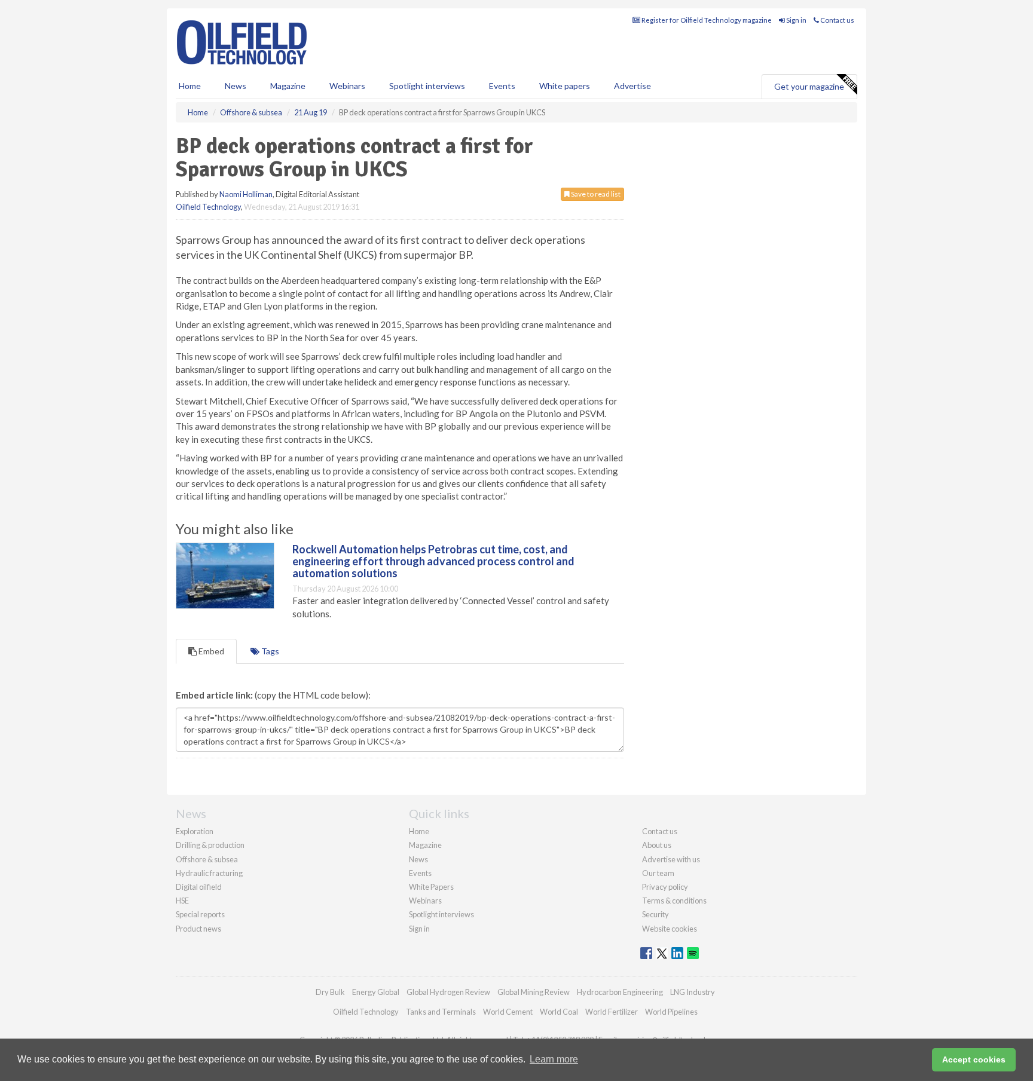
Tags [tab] (269, 651)
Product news (198, 928)
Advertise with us (671, 859)
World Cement (508, 1011)
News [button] (235, 86)
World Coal (559, 1011)
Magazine (287, 86)
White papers (564, 86)
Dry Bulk (330, 992)
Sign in (795, 20)
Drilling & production (210, 845)
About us (656, 845)
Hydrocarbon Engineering (620, 992)
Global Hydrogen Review (448, 992)
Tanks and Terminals (441, 1011)
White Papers (431, 887)
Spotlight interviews (427, 86)
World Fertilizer (611, 1011)
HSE (182, 900)
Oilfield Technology (208, 207)
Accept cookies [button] (974, 1059)
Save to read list (595, 193)
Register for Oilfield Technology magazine (706, 20)
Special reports (200, 914)
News (418, 859)
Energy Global (375, 992)
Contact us (836, 20)
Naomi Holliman (246, 194)
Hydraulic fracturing (209, 873)
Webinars (347, 86)
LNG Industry (692, 992)
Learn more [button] (554, 1059)
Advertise (632, 86)
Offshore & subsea (207, 859)
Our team (658, 873)
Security (655, 914)
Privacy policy (665, 887)
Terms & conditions (674, 900)
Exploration (194, 831)
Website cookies (669, 928)
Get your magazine (809, 86)
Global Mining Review (533, 992)
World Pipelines (671, 1011)
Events (502, 86)
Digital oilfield (199, 887)
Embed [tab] (210, 651)
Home (190, 86)
